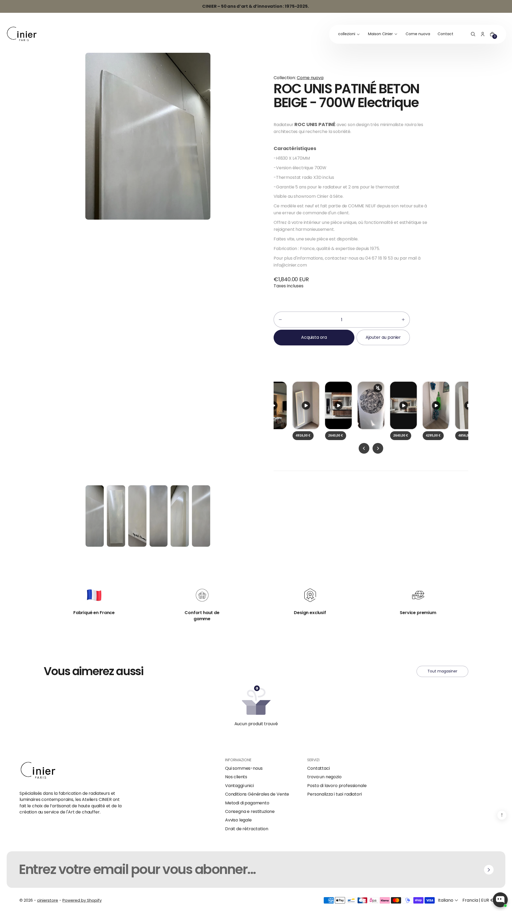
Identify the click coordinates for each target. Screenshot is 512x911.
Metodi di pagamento (247, 803)
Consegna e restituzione (250, 812)
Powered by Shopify (82, 900)
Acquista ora (314, 337)
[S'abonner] (488, 870)
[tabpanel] (96, 517)
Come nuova (310, 78)
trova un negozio (324, 777)
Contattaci (318, 768)
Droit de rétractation (246, 829)
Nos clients (236, 777)
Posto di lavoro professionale (336, 786)
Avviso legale (238, 820)
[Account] (482, 34)
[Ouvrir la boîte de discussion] (500, 899)
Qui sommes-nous (244, 768)
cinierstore (47, 900)
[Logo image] (22, 34)
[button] (473, 34)
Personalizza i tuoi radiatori (334, 794)
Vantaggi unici (239, 786)
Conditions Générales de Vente (257, 794)
